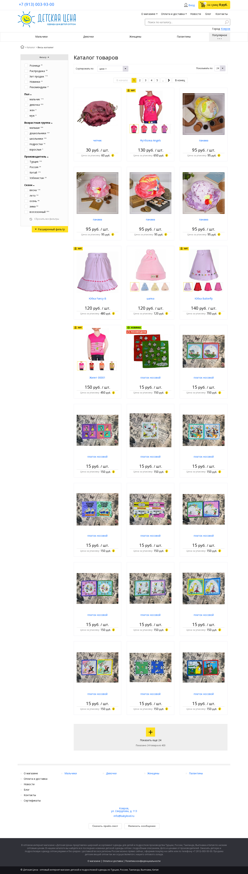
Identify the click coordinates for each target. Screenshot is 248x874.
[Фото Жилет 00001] (97, 344)
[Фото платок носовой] (150, 351)
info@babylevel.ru (124, 816)
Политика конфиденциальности (142, 861)
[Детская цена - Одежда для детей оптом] (47, 13)
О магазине (94, 861)
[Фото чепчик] (97, 113)
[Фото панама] (203, 113)
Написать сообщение (142, 826)
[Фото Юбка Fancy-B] (97, 272)
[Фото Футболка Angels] (150, 107)
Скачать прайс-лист (105, 826)
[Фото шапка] (150, 265)
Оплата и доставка (113, 861)
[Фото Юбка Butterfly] (204, 265)
